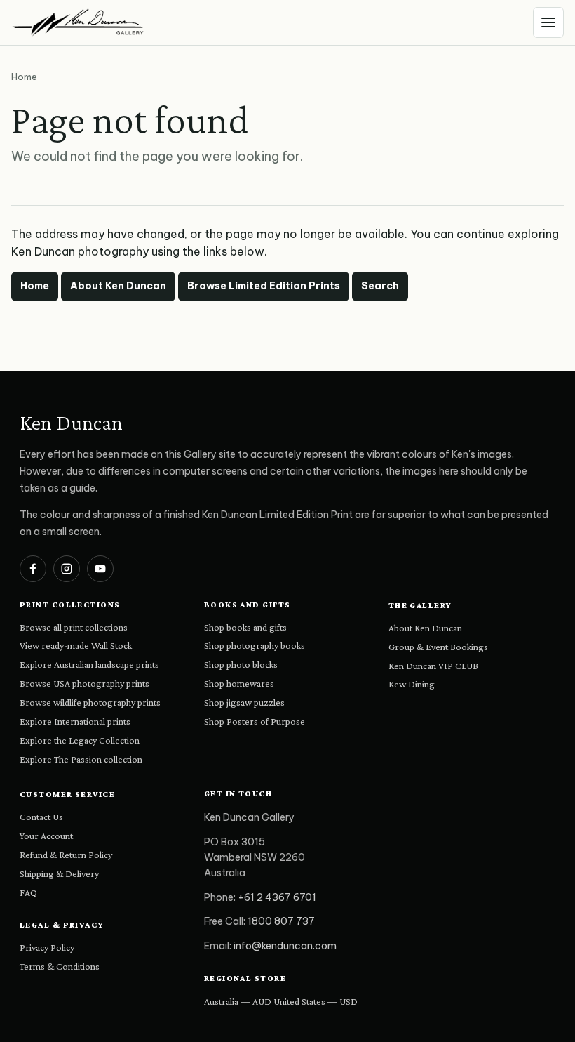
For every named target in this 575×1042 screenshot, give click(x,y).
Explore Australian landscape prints (89, 664)
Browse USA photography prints (84, 683)
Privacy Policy (47, 947)
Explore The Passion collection (81, 759)
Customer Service (67, 794)
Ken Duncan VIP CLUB (433, 665)
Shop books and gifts (245, 627)
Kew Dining (411, 684)
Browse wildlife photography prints (90, 702)
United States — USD (315, 1001)
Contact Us (41, 816)
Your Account (46, 835)
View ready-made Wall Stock (76, 645)
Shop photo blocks (241, 664)
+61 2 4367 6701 (277, 897)
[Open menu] (548, 22)
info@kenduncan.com (285, 945)
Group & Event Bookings (438, 646)
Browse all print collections (74, 627)
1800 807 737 (281, 921)
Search (380, 285)
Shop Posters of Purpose (254, 721)
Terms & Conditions (60, 966)
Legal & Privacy (62, 925)
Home (34, 285)
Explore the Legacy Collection (80, 740)
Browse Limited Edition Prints (263, 285)
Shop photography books (254, 645)
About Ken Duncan (118, 285)
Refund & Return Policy (66, 854)
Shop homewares (239, 683)
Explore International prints (75, 721)
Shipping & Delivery (59, 873)
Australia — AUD (237, 1001)
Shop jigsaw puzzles (244, 702)
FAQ (28, 892)
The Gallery (420, 605)
